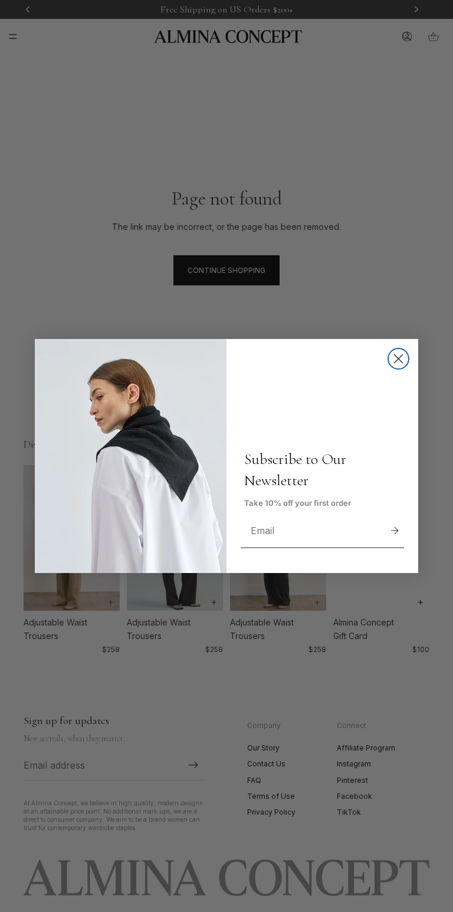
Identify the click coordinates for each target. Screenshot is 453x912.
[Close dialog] (398, 358)
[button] (395, 530)
